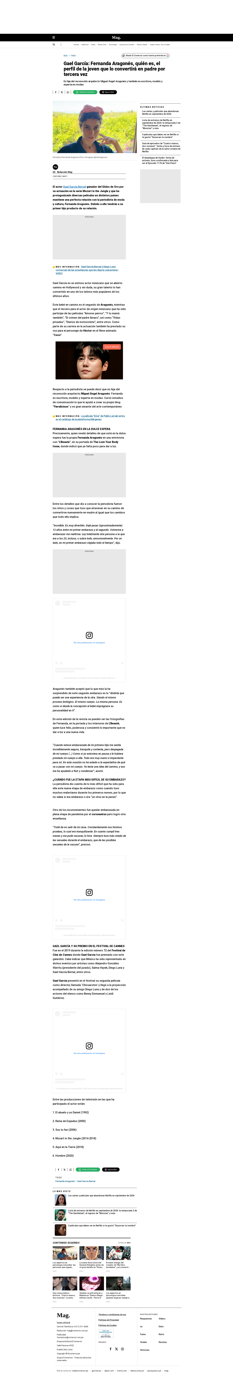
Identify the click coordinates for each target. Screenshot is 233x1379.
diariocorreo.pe (137, 1371)
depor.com (109, 1371)
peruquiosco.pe (154, 1371)
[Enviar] (54, 45)
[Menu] (55, 37)
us (141, 1326)
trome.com (122, 1371)
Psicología (113, 44)
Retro (161, 1334)
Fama (143, 1334)
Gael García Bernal (86, 1181)
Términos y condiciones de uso (112, 1314)
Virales (143, 1342)
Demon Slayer (142, 44)
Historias (144, 1350)
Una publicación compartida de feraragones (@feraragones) (89, 678)
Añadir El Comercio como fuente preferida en (146, 55)
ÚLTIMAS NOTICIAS (152, 107)
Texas (93, 44)
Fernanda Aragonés (65, 1181)
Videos (162, 1318)
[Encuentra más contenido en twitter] (62, 92)
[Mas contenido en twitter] (116, 1349)
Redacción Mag (64, 172)
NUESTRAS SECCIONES (148, 1314)
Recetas (163, 1342)
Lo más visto (62, 1191)
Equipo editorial (63, 1322)
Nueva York (102, 44)
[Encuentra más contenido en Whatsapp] (68, 92)
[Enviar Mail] (54, 172)
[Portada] (63, 1320)
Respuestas (146, 1318)
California (84, 44)
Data (161, 1326)
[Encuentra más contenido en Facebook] (56, 92)
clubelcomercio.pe (80, 1371)
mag (166, 1371)
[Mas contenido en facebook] (111, 1349)
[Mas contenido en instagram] (122, 1349)
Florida (76, 44)
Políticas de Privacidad (108, 1320)
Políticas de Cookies (107, 1325)
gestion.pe (96, 1371)
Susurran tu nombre (126, 44)
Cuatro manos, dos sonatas (160, 44)
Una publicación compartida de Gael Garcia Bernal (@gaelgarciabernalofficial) (89, 1088)
